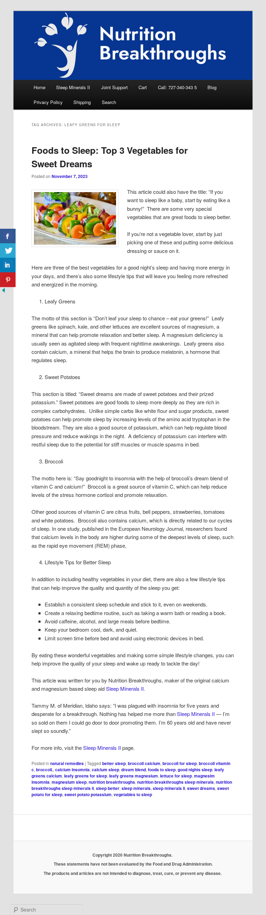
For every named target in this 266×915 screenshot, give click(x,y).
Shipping (82, 102)
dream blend (133, 769)
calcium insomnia (72, 769)
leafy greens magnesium (133, 776)
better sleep (114, 763)
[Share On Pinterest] (8, 279)
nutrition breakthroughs (112, 782)
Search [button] (109, 102)
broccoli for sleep (179, 763)
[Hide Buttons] (3, 291)
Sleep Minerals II (73, 87)
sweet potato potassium (88, 794)
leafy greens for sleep (85, 776)
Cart (143, 87)
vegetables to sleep (133, 794)
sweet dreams (201, 788)
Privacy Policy (48, 102)
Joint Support (114, 87)
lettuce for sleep (176, 776)
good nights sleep (195, 769)
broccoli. (44, 769)
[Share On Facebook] (8, 236)
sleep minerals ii (169, 788)
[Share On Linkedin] (8, 265)
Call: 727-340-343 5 (177, 87)
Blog (211, 87)
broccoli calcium (144, 763)
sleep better (107, 788)
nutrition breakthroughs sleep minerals (175, 782)
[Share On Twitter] (8, 250)
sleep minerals (136, 788)
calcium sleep (105, 769)
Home (39, 87)
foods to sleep (162, 769)
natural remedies (67, 763)
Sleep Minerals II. (125, 688)
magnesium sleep (69, 782)
